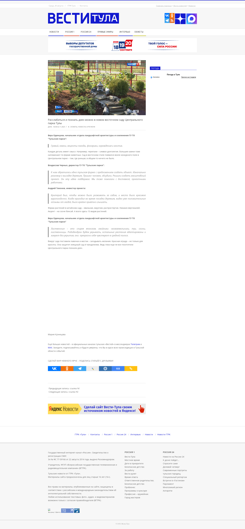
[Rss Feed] (172, 20)
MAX (50, 347)
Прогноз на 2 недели (188, 77)
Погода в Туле (173, 75)
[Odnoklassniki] (172, 15)
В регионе (91, 127)
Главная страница (164, 6)
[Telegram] (167, 20)
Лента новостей (180, 6)
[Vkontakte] (167, 15)
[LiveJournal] (92, 368)
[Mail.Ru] (105, 368)
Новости (192, 6)
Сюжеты (73, 127)
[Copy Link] (130, 368)
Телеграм (135, 344)
